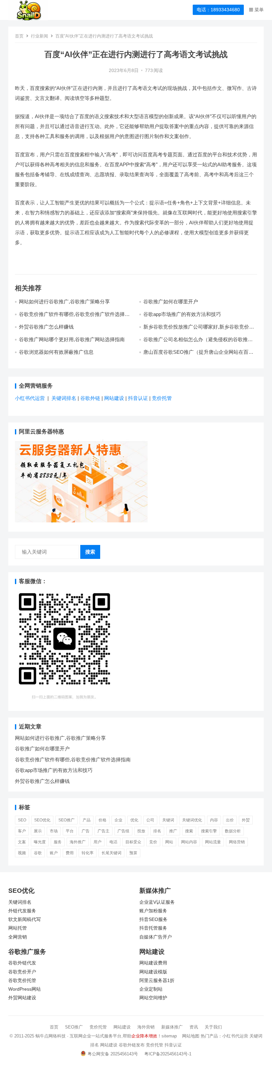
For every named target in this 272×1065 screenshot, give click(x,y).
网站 (169, 842)
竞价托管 (162, 398)
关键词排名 (64, 398)
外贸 (246, 820)
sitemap (169, 1035)
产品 (87, 820)
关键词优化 (192, 820)
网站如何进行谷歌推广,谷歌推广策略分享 (64, 301)
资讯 (193, 1027)
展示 (38, 831)
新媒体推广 (172, 1027)
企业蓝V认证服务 (157, 902)
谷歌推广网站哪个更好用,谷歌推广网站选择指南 (72, 339)
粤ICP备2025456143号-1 (167, 1053)
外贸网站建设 (22, 997)
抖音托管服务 (153, 928)
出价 (230, 820)
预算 (133, 853)
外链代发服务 (22, 910)
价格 (102, 820)
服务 (58, 842)
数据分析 (233, 831)
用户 (98, 842)
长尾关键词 (111, 853)
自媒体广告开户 (155, 937)
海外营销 (146, 1027)
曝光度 (40, 842)
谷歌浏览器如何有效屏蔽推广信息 (56, 352)
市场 (54, 831)
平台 (70, 831)
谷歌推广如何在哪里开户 (170, 301)
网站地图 (190, 1035)
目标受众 (133, 842)
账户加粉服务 (153, 910)
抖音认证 (138, 398)
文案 (22, 842)
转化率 (88, 853)
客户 (22, 831)
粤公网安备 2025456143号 (113, 1053)
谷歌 (38, 853)
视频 (22, 853)
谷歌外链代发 (22, 962)
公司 (150, 820)
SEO (22, 820)
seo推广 (66, 820)
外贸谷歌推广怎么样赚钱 (46, 327)
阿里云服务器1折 (156, 980)
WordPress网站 (24, 989)
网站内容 (189, 842)
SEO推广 (74, 1027)
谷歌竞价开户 (22, 971)
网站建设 (114, 398)
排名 (157, 831)
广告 (86, 831)
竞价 (153, 842)
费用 (70, 853)
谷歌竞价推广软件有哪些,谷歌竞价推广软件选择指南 (73, 759)
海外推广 (78, 842)
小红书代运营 (30, 398)
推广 (173, 831)
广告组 (123, 831)
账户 (54, 853)
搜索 (90, 552)
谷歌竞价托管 (22, 980)
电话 (113, 842)
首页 (19, 36)
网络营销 (237, 842)
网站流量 (213, 842)
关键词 (168, 820)
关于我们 (213, 1027)
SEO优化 (42, 820)
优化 (134, 820)
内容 (214, 820)
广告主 (103, 831)
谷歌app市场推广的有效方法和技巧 (182, 314)
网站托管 (17, 928)
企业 (118, 820)
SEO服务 (158, 919)
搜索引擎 (209, 831)
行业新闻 (39, 36)
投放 (141, 831)
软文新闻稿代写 (24, 919)
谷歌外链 (90, 398)
